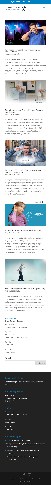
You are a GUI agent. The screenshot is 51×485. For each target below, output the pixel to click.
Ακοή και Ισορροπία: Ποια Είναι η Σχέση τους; (25, 289)
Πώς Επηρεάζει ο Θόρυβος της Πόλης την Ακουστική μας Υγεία (23, 171)
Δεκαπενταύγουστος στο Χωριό (18, 440)
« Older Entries (10, 318)
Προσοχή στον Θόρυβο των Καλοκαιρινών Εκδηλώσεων (23, 51)
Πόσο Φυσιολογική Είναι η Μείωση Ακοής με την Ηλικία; (24, 111)
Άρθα (18, 54)
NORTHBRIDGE (25, 482)
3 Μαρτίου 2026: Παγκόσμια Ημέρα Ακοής (23, 230)
